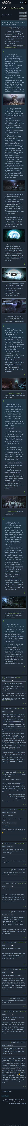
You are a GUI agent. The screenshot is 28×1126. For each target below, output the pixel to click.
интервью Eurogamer (14, 393)
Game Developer (14, 613)
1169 (3, 679)
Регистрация (22, 2)
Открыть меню (25, 2)
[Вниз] (25, 672)
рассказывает (9, 320)
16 (25, 969)
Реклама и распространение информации (14, 1124)
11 (6, 969)
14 (10, 1042)
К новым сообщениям (17, 9)
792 (25, 809)
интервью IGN (12, 511)
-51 (25, 708)
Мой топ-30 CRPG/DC (6, 700)
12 (10, 998)
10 (4, 942)
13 (6, 1011)
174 (3, 774)
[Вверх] (23, 672)
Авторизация (20, 2)
